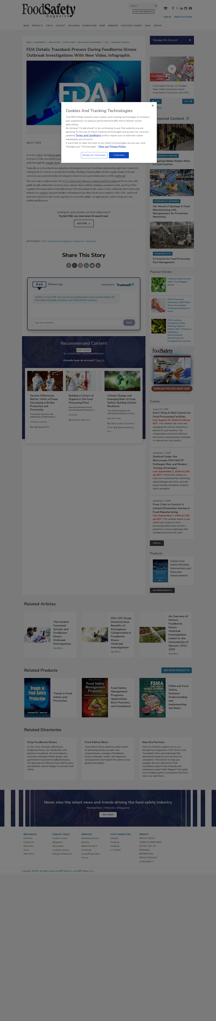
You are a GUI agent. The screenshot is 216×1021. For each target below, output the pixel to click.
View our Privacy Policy (112, 146)
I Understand (118, 155)
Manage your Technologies (94, 155)
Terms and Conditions (88, 135)
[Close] (152, 105)
